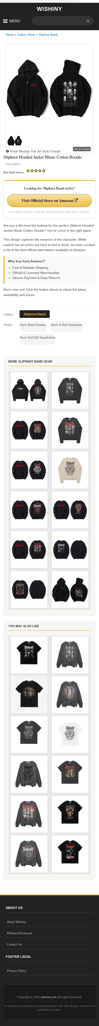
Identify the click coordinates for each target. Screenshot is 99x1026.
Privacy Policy (16, 971)
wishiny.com (48, 997)
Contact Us (14, 944)
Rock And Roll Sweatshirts (37, 337)
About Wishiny (16, 922)
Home (10, 34)
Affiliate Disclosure (19, 933)
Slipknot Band (48, 34)
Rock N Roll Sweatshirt (66, 325)
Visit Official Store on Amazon (47, 200)
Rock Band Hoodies (33, 325)
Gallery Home (26, 34)
